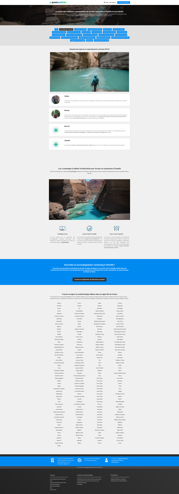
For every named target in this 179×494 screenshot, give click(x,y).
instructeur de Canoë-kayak (59, 32)
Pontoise (100, 440)
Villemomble (120, 412)
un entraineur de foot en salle (101, 40)
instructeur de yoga (96, 32)
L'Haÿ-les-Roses (79, 412)
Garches (79, 326)
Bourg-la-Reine (59, 349)
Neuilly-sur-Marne (100, 344)
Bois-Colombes (59, 336)
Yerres (119, 443)
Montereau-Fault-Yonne (99, 313)
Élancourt (59, 440)
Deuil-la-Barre (59, 430)
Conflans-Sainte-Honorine (59, 412)
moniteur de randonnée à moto (74, 34)
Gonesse (79, 339)
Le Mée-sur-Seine (79, 380)
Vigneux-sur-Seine (120, 406)
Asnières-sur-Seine (59, 316)
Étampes (79, 305)
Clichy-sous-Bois (59, 404)
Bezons (59, 331)
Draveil (59, 435)
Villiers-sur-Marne (120, 432)
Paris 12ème (100, 383)
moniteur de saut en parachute (106, 34)
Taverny (120, 383)
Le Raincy (79, 393)
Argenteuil (59, 313)
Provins (99, 443)
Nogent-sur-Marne (100, 349)
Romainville (120, 313)
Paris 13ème (100, 386)
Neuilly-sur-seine (99, 347)
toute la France (65, 242)
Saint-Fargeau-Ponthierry (120, 331)
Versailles (120, 404)
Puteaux (120, 303)
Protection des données (55, 484)
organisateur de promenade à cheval (120, 37)
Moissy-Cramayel (100, 311)
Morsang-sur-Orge (100, 334)
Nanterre (100, 336)
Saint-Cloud (120, 321)
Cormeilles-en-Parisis (59, 417)
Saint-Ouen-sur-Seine (120, 349)
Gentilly (79, 334)
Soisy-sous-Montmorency (120, 373)
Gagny (79, 324)
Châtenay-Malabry (59, 378)
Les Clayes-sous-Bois (79, 396)
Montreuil (100, 329)
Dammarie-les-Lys (59, 427)
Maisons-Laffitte (79, 427)
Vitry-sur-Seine (120, 440)
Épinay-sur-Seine (59, 443)
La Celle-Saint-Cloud (79, 362)
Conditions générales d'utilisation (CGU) (58, 482)
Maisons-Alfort (79, 425)
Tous (56, 29)
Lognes (79, 419)
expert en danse (107, 29)
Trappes (120, 391)
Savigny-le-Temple (120, 360)
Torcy (120, 388)
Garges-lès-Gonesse (79, 329)
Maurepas (79, 440)
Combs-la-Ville (59, 409)
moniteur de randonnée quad (90, 34)
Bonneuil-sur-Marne (59, 344)
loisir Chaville (79, 484)
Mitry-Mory (99, 308)
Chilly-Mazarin (59, 393)
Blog (51, 487)
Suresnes (120, 380)
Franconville (79, 318)
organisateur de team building (77, 40)
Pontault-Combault (99, 437)
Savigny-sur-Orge (120, 362)
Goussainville (79, 342)
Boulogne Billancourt (59, 347)
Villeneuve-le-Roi (120, 417)
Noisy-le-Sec (100, 357)
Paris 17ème (100, 396)
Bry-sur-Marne (59, 360)
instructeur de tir (86, 32)
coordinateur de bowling (80, 29)
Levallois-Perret (79, 409)
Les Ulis (79, 406)
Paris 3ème (99, 412)
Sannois (120, 352)
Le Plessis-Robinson (79, 386)
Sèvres (120, 370)
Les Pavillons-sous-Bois (79, 404)
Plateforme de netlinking (55, 486)
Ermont (79, 303)
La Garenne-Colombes (79, 365)
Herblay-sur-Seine (79, 347)
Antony (59, 308)
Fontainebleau (79, 311)
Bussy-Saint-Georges (59, 362)
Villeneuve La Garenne (120, 414)
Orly (100, 360)
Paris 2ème (99, 409)
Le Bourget (79, 373)
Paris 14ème (100, 388)
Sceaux (120, 365)
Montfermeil (99, 316)
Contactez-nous (53, 489)
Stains (119, 375)
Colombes (59, 406)
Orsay (99, 362)
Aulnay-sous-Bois (59, 324)
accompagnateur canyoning (66, 29)
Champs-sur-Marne (59, 373)
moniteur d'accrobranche (109, 32)
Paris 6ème (99, 419)
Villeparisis (120, 422)
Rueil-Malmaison (120, 318)
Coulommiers (59, 419)
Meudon (99, 305)
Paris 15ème (100, 391)
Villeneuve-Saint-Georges (120, 419)
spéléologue (89, 40)
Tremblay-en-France (120, 393)
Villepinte (120, 425)
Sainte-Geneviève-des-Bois (120, 329)
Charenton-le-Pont (59, 375)
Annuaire (51, 479)
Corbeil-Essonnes (59, 414)
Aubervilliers (59, 321)
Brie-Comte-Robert (59, 355)
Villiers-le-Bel (120, 430)
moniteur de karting (121, 32)
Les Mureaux (79, 401)
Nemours (100, 339)
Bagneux (59, 326)
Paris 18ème (100, 399)
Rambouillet (120, 305)
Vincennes (120, 435)
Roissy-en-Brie (120, 311)
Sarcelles (120, 355)
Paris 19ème (100, 401)
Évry (79, 308)
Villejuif (120, 409)
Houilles (79, 349)
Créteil (59, 425)
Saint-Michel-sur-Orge (120, 344)
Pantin (99, 373)
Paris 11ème (100, 380)
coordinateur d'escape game (94, 29)
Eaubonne (59, 437)
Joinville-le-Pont (79, 357)
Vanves (120, 399)
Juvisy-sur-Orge (79, 360)
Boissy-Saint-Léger (59, 339)
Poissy (99, 435)
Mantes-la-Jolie (79, 432)
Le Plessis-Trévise (79, 388)
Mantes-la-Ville (79, 435)
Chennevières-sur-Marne (59, 388)
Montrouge (99, 331)
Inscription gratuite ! (124, 2)
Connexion (113, 2)
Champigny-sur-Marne (59, 370)
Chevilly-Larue (59, 391)
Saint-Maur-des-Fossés (120, 342)
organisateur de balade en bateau (87, 37)
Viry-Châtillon (120, 437)
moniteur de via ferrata (121, 34)
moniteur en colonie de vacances (69, 37)
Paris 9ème (99, 427)
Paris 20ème (100, 406)
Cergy (59, 368)
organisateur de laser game (103, 37)
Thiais (120, 386)
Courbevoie (59, 422)
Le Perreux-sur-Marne (79, 383)
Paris (100, 375)
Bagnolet (59, 329)
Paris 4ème (99, 414)
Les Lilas (79, 399)
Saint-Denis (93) (120, 326)
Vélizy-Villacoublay (120, 401)
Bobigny (59, 334)
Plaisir (99, 432)
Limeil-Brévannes (79, 414)
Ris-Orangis (120, 308)
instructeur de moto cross (74, 32)
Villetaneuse (120, 427)
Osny (100, 365)
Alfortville (59, 305)
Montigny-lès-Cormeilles (99, 324)
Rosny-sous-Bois (120, 316)
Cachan (59, 365)
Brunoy (59, 357)
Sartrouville (120, 357)
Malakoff (79, 430)
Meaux (79, 443)
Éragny (59, 445)
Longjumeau (79, 422)
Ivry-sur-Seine (79, 355)
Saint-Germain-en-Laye (120, 334)
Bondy (59, 342)
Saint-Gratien (120, 336)
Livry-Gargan (79, 417)
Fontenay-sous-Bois (79, 316)
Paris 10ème (100, 378)
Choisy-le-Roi (59, 396)
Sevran (120, 368)
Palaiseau (99, 370)
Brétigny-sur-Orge (59, 352)
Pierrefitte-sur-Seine (99, 430)
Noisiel (99, 352)
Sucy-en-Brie (120, 378)
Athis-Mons (59, 318)
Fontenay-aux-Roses (79, 313)
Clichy (59, 401)
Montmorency (99, 326)
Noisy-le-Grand (99, 355)
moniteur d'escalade (55, 37)
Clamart (59, 399)
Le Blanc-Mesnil (79, 370)
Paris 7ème (99, 422)
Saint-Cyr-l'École (120, 324)
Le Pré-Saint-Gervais (79, 391)
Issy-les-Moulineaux (79, 352)
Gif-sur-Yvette (79, 336)
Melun (99, 303)
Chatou (59, 383)
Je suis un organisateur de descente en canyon (89, 279)
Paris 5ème (99, 417)
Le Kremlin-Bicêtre (79, 378)
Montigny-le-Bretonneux (99, 321)
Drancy (59, 432)
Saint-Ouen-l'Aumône (120, 347)
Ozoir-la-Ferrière (99, 368)
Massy (79, 437)
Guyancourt (79, 344)
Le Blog (106, 2)
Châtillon (59, 380)
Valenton (120, 396)
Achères (59, 303)
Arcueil (59, 311)
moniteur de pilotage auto (59, 34)
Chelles (59, 386)
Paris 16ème (100, 393)
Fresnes (79, 321)
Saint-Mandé (120, 339)
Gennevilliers (79, 331)
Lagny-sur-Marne (79, 368)
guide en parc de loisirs (118, 29)
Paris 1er (100, 404)
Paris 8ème (99, 425)
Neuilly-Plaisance (99, 342)
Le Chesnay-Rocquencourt (79, 375)
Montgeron (99, 318)
